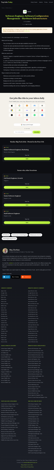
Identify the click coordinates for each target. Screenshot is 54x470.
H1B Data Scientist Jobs (33, 419)
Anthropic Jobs (4, 324)
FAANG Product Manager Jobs (8, 421)
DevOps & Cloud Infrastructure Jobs (9, 427)
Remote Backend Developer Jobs (35, 354)
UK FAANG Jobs (4, 352)
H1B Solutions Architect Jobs (34, 440)
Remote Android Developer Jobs (35, 350)
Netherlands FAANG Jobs (7, 359)
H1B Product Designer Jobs (34, 446)
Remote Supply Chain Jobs (34, 386)
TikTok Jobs (4, 312)
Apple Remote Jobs (32, 291)
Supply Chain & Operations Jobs (8, 433)
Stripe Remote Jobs (32, 301)
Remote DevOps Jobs (33, 378)
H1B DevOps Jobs (32, 435)
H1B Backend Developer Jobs (35, 412)
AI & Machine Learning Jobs (7, 416)
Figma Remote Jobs (32, 329)
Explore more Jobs (28, 464)
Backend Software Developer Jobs (9, 412)
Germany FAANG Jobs (6, 354)
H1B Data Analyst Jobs (33, 423)
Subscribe (36, 132)
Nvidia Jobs (8, 8)
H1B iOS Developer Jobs (33, 406)
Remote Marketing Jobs (33, 384)
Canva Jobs (4, 320)
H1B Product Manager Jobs (34, 427)
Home (3, 8)
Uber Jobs (3, 307)
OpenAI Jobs (4, 322)
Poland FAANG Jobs (5, 363)
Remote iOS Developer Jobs (34, 348)
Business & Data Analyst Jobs (8, 431)
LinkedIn (7, 277)
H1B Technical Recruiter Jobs (34, 448)
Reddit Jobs (3, 327)
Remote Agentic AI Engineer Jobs (35, 395)
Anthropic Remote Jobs (33, 324)
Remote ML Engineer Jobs (34, 367)
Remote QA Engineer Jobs (34, 359)
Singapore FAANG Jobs (6, 371)
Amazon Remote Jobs (33, 295)
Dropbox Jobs (4, 331)
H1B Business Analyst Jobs (34, 431)
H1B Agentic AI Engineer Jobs (34, 450)
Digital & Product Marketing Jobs (8, 435)
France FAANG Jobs (5, 361)
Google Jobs (4, 293)
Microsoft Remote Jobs (33, 303)
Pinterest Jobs (4, 318)
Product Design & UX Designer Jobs (9, 425)
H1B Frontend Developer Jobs (35, 410)
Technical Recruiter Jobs (6, 438)
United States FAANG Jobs (7, 348)
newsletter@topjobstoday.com (30, 462)
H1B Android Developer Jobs (34, 408)
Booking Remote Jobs (33, 316)
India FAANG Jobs (5, 369)
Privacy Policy (30, 467)
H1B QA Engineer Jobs (33, 416)
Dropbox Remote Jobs (33, 331)
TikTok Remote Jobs (33, 312)
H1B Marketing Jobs (32, 442)
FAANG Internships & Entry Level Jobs (9, 440)
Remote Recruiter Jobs (33, 393)
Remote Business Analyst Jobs (35, 374)
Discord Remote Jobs (33, 341)
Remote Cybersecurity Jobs (34, 380)
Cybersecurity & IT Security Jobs (8, 419)
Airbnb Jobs (4, 310)
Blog (22, 464)
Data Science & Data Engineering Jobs (9, 414)
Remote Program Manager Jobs (35, 371)
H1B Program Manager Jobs (34, 429)
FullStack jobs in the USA (35, 235)
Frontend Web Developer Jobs (8, 410)
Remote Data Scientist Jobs (34, 361)
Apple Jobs (3, 291)
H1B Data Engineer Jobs (33, 421)
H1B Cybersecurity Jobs (33, 438)
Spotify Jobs (4, 314)
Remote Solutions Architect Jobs (35, 382)
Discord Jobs (4, 341)
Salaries (41, 2)
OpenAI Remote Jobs (33, 322)
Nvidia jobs (27, 31)
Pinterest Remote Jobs (33, 318)
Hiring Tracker (34, 2)
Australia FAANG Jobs (6, 376)
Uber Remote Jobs (32, 307)
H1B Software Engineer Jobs (34, 404)
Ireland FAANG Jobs (5, 357)
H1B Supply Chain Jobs (33, 444)
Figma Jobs (3, 329)
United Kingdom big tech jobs (9, 238)
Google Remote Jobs (33, 293)
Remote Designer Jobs (33, 388)
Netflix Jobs (3, 305)
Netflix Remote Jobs (32, 305)
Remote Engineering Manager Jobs (36, 376)
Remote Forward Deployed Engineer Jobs (37, 397)
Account (51, 2)
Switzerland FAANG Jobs (6, 367)
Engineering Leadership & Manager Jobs (10, 423)
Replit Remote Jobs (32, 337)
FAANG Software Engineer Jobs (8, 406)
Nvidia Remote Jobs (32, 299)
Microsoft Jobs (4, 303)
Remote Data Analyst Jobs (34, 365)
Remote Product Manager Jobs (35, 369)
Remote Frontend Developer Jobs (36, 352)
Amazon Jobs (4, 295)
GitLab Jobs (4, 333)
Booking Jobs (4, 316)
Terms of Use (24, 467)
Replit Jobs (3, 337)
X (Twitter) (16, 277)
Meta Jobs (3, 297)
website (11, 263)
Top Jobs (7, 2)
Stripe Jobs (3, 301)
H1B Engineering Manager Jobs (35, 433)
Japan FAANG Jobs (5, 378)
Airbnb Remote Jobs (32, 310)
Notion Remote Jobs (32, 335)
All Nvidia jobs (6, 235)
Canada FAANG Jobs (6, 350)
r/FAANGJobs (27, 277)
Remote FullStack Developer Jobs (36, 357)
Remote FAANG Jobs (5, 382)
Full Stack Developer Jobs (7, 408)
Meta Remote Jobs (32, 297)
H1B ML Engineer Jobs (33, 425)
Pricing (45, 2)
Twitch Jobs (4, 339)
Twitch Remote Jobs (32, 339)
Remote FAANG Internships (34, 391)
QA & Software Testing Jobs (7, 429)
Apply (27, 158)
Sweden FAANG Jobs (6, 365)
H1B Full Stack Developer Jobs (35, 414)
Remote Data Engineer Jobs (34, 363)
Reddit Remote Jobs (32, 327)
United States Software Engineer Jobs (9, 404)
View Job (27, 155)
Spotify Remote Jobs (33, 314)
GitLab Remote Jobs (32, 333)
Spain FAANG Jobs (5, 374)
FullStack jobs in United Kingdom (19, 235)
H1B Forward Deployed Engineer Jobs (36, 452)
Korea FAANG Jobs (5, 380)
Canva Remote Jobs (32, 320)
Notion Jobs (4, 335)
